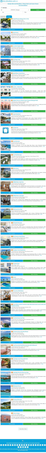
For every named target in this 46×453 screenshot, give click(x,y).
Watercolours (16, 168)
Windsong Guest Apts (17, 209)
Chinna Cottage (16, 413)
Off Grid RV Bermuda (17, 222)
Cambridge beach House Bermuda (20, 358)
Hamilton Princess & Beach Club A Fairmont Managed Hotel (25, 100)
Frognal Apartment (16, 114)
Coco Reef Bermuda (17, 154)
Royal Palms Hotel (16, 59)
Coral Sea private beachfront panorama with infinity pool (25, 345)
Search (37, 9)
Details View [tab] (3, 16)
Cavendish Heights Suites (18, 46)
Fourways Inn (15, 127)
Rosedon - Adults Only (17, 86)
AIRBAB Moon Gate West (18, 195)
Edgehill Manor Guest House (18, 73)
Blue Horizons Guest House (19, 236)
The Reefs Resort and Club (18, 318)
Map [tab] (9, 16)
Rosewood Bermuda (17, 399)
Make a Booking (34, 29)
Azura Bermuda (16, 141)
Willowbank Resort (17, 386)
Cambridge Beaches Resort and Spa (20, 372)
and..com (10, 1)
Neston (14, 277)
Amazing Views (16, 263)
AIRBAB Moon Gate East (18, 182)
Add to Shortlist (12, 29)
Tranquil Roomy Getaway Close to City (20, 18)
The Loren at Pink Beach (18, 290)
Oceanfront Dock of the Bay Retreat (20, 331)
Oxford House (15, 32)
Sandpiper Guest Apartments (19, 250)
